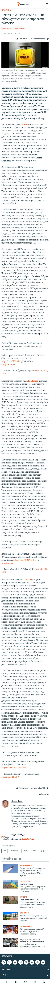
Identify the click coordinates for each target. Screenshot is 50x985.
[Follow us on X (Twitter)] (9, 962)
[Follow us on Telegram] (20, 962)
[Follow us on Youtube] (15, 962)
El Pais (25, 125)
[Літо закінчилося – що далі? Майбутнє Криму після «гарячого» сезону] (10, 929)
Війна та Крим (26, 866)
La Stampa (33, 381)
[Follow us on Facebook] (3, 962)
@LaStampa (7, 563)
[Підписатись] (43, 962)
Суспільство (25, 881)
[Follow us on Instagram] (26, 962)
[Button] (22, 38)
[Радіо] (6, 982)
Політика (6, 10)
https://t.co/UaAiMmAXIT (13, 768)
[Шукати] (44, 982)
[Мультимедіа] (15, 982)
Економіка (24, 913)
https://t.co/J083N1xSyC (24, 560)
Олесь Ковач (6, 29)
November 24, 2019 (10, 777)
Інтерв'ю (23, 897)
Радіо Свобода (19, 29)
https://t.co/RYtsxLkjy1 (12, 361)
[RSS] (31, 962)
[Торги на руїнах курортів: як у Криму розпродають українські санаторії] (10, 916)
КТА (25, 982)
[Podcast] (37, 962)
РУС (34, 982)
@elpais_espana (9, 364)
